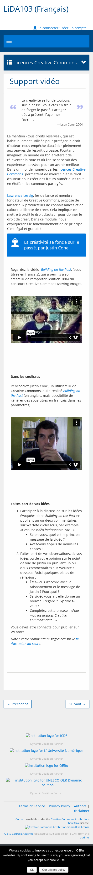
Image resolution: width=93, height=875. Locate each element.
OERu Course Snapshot (18, 833)
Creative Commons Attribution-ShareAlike (70, 821)
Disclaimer (80, 811)
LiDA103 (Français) (36, 9)
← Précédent (17, 704)
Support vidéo (35, 81)
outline (84, 837)
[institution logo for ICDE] (46, 735)
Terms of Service (32, 806)
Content (21, 819)
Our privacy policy (53, 869)
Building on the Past (56, 269)
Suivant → (77, 704)
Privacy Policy (59, 806)
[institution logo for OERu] (47, 765)
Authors (80, 806)
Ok (32, 869)
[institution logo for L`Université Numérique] (46, 750)
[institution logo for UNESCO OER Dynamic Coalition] (46, 782)
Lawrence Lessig (20, 195)
